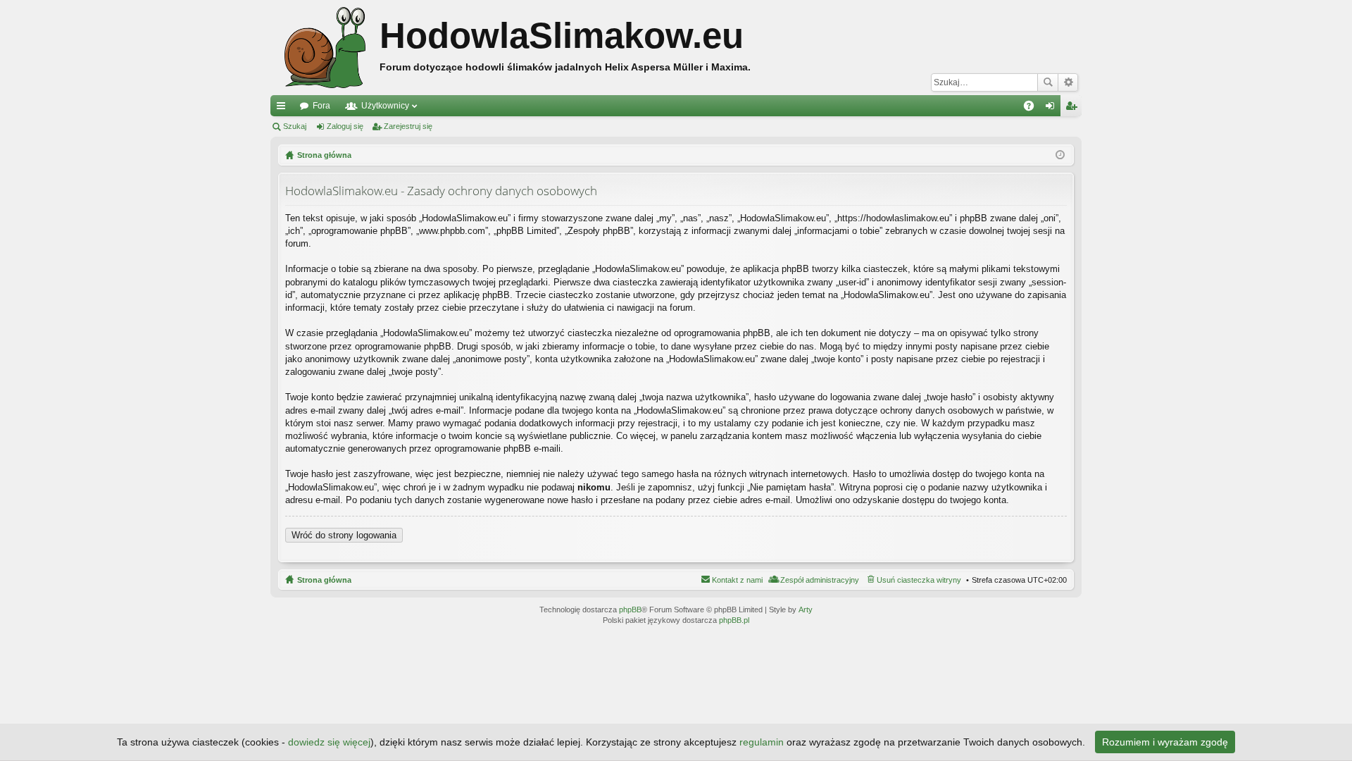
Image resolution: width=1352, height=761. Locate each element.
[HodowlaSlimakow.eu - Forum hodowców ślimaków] (325, 47)
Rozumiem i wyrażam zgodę (1165, 742)
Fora (321, 106)
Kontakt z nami (737, 580)
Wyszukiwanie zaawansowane (1067, 82)
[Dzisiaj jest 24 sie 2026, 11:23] (1060, 155)
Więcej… (284, 108)
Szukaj (1047, 82)
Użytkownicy (385, 106)
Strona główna (324, 580)
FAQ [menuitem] (1033, 108)
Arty (806, 609)
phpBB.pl (734, 620)
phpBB (630, 609)
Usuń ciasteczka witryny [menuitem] (919, 580)
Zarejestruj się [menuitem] (1074, 108)
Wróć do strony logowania (344, 535)
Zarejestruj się (408, 126)
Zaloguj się (345, 126)
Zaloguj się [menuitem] (1052, 108)
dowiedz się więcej (329, 742)
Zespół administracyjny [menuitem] (819, 580)
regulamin (761, 742)
